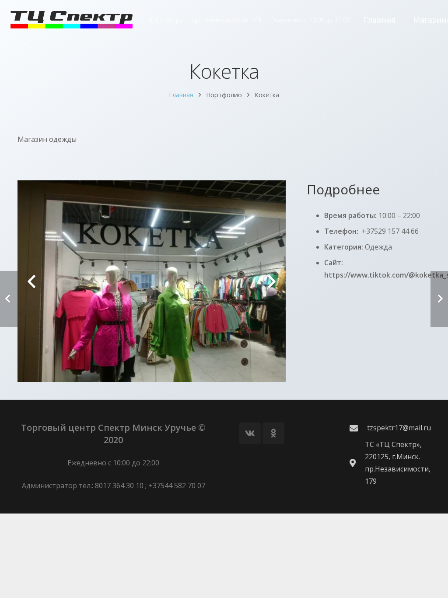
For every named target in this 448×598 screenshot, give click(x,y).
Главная (181, 95)
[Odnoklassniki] (273, 433)
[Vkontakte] (250, 433)
